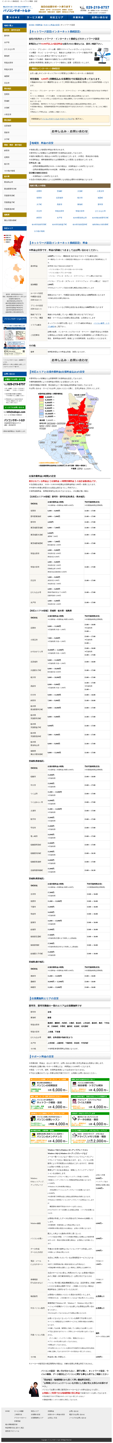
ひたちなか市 (9, 49)
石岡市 (6, 157)
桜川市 (6, 164)
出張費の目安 (35, 1414)
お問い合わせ (73, 1411)
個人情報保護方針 (11, 1424)
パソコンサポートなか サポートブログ (57, 119)
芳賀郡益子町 (9, 202)
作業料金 (38, 25)
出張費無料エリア (37, 1418)
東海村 (6, 56)
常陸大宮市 (8, 69)
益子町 (59, 224)
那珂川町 (100, 218)
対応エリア (35, 1411)
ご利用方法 (18, 1414)
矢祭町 (100, 224)
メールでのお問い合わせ (77, 1418)
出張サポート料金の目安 (56, 1414)
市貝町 (39, 224)
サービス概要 (19, 1411)
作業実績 (17, 1421)
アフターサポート (20, 1418)
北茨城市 (7, 126)
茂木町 (80, 224)
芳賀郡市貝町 (9, 195)
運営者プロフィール (12, 1431)
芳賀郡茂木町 (9, 209)
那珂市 (6, 36)
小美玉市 (7, 114)
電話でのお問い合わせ (77, 1414)
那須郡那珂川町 (10, 189)
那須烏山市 (8, 182)
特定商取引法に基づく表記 (14, 1428)
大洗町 (6, 108)
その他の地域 (9, 171)
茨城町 (6, 101)
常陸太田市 (8, 63)
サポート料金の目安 (52, 25)
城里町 (6, 76)
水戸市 (6, 42)
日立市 (6, 83)
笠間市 (6, 94)
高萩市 (6, 132)
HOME (31, 25)
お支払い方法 (52, 1418)
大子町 (6, 139)
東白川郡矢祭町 (10, 220)
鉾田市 (6, 150)
